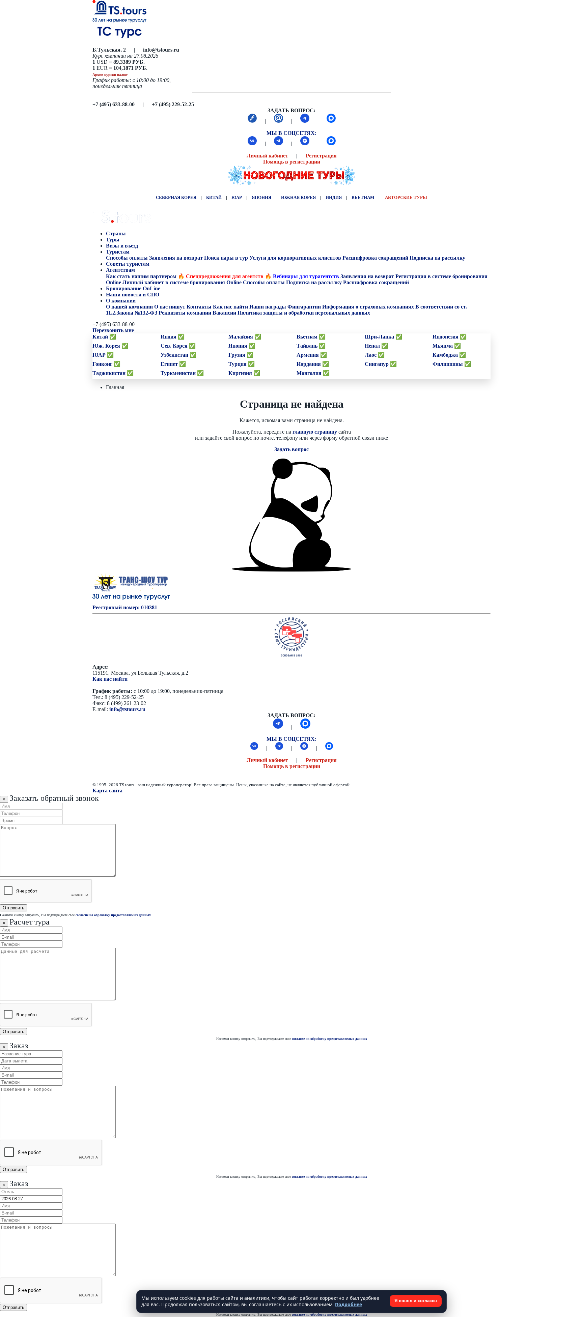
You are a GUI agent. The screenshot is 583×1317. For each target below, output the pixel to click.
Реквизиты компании (185, 313)
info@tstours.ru (127, 709)
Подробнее (348, 1304)
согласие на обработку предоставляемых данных (113, 915)
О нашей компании (129, 307)
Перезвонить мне (113, 330)
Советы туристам (128, 264)
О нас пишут (169, 307)
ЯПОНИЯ (261, 197)
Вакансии (224, 313)
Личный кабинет (267, 155)
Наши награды (267, 307)
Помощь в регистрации (291, 162)
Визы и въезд (122, 245)
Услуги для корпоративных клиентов (295, 258)
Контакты (199, 307)
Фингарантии (304, 307)
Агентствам (120, 270)
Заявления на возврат (176, 258)
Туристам (118, 252)
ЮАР (236, 197)
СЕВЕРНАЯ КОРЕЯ (176, 197)
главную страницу (315, 432)
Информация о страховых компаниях (368, 307)
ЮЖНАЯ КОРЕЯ (298, 197)
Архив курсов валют (110, 74)
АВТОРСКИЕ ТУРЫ (406, 197)
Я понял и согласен (415, 1300)
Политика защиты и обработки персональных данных (304, 313)
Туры (113, 239)
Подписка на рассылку (437, 258)
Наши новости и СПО (133, 294)
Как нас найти (110, 679)
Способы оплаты (127, 258)
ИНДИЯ (334, 197)
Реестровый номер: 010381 (124, 607)
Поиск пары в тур (226, 258)
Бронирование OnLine (134, 288)
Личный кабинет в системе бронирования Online (182, 282)
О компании (121, 300)
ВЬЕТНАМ (363, 197)
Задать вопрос (291, 449)
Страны (116, 233)
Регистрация (321, 155)
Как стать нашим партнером (141, 276)
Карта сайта (107, 790)
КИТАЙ (214, 197)
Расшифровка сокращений (375, 258)
